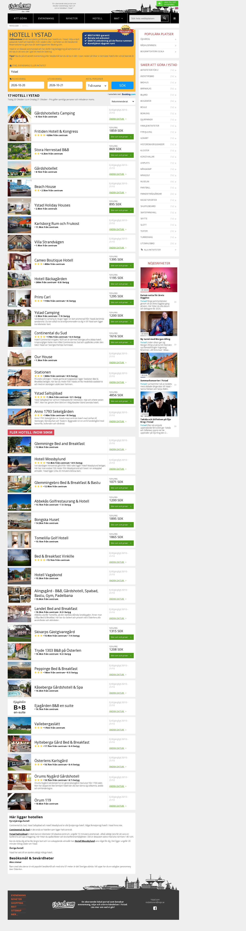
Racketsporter (148, 200)
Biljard (144, 94)
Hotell (98, 18)
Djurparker (146, 119)
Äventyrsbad (147, 76)
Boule (143, 107)
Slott (143, 224)
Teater (144, 231)
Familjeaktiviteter (149, 125)
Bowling (145, 113)
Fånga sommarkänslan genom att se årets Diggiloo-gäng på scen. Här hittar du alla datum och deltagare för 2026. (155, 305)
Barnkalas (145, 88)
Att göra (20, 18)
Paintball (145, 187)
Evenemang (46, 18)
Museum (144, 181)
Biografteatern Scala (152, 51)
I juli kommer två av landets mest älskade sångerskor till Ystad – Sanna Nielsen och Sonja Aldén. (156, 386)
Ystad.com (14, 25)
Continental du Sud (19, 829)
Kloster (144, 150)
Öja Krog (145, 39)
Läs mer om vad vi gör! (103, 907)
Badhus (144, 82)
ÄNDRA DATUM (116, 118)
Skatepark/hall (148, 212)
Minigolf (145, 175)
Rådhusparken (148, 45)
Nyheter (72, 18)
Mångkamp (145, 169)
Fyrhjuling (146, 132)
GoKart (144, 138)
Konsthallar (147, 156)
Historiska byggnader (152, 144)
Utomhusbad (147, 243)
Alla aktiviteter (152, 249)
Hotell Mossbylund (85, 841)
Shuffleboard (148, 206)
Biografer (145, 101)
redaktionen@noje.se (155, 902)
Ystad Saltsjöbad (18, 834)
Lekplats (144, 162)
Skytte (143, 218)
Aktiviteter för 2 (149, 70)
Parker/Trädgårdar (151, 193)
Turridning (146, 237)
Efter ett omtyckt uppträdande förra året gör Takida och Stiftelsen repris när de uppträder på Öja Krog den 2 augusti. (155, 429)
